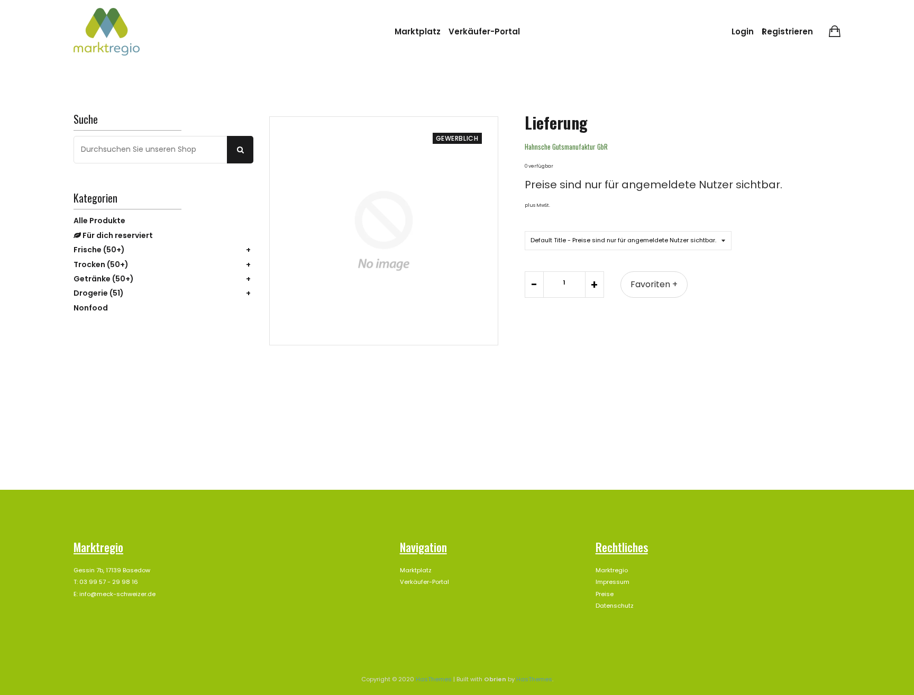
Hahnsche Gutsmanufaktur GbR (566, 146)
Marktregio (612, 570)
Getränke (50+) (104, 278)
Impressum (612, 582)
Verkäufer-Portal (484, 31)
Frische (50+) (99, 249)
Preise (605, 594)
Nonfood (91, 308)
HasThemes (434, 679)
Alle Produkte (99, 220)
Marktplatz (418, 31)
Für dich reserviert (117, 235)
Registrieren (787, 31)
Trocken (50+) (101, 264)
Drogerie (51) (99, 293)
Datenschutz (615, 605)
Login (743, 31)
